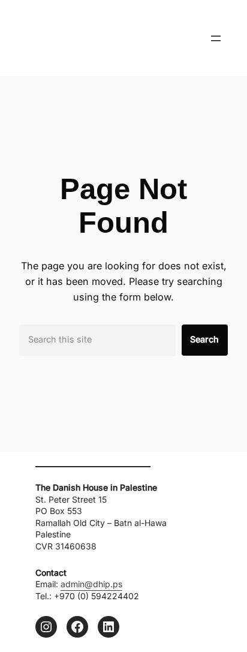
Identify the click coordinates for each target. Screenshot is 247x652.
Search (204, 339)
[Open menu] (216, 38)
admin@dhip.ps (91, 584)
